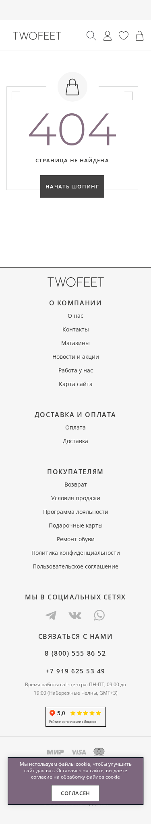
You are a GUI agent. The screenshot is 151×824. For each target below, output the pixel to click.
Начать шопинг (72, 186)
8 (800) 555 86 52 (75, 653)
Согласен (75, 793)
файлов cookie (103, 776)
